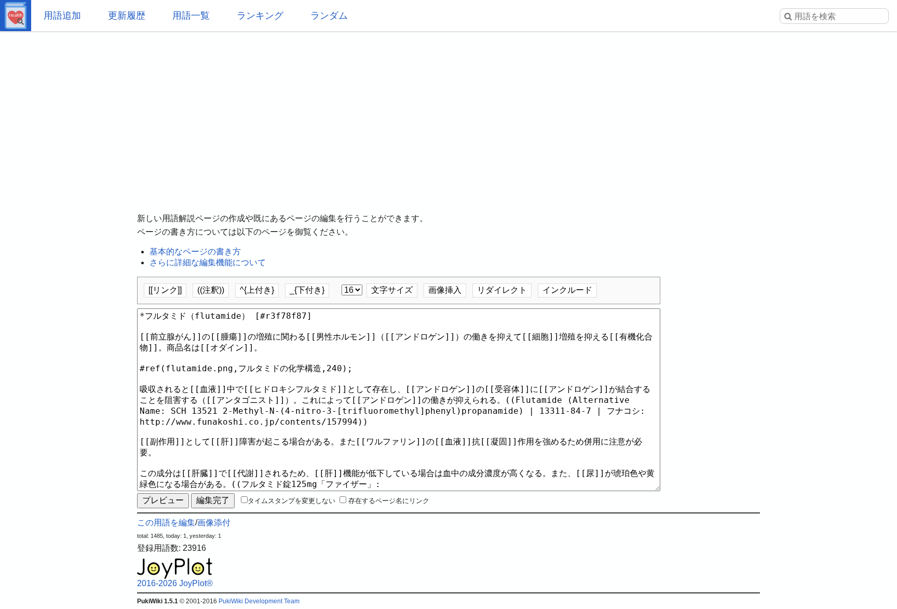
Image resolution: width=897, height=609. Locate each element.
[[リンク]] (165, 290)
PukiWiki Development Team (259, 601)
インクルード (567, 290)
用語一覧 (191, 15)
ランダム (329, 15)
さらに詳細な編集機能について (208, 262)
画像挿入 (444, 290)
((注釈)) (210, 290)
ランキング (260, 15)
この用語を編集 (166, 522)
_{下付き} (307, 290)
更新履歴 (126, 15)
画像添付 (213, 522)
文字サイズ (392, 290)
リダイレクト (502, 290)
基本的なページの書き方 (195, 251)
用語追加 (62, 15)
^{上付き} (257, 290)
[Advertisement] (448, 114)
